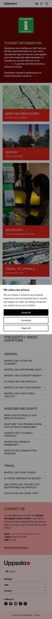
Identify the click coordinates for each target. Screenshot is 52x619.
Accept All (26, 312)
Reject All (26, 328)
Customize (26, 320)
